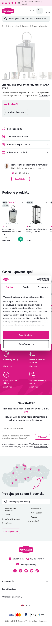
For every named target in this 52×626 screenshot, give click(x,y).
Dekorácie (26, 26)
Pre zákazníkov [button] (9, 589)
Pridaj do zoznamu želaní (21, 202)
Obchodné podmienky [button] (12, 597)
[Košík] (39, 11)
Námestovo (36, 509)
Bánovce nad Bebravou (10, 510)
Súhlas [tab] (9, 287)
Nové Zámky (36, 513)
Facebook (15, 570)
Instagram (20, 570)
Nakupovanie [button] (8, 581)
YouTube (26, 570)
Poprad (34, 517)
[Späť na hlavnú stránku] (8, 11)
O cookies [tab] (43, 287)
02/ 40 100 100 (22, 173)
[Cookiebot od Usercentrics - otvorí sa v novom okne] (37, 279)
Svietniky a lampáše (39, 26)
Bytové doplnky (14, 26)
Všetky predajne (10, 531)
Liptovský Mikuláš (12, 519)
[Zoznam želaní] (32, 11)
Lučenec (8, 523)
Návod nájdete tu (41, 446)
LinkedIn (37, 570)
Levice (7, 515)
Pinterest (31, 570)
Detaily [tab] (26, 287)
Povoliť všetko (26, 335)
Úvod (4, 26)
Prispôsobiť (24, 344)
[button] (26, 129)
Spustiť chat (20, 179)
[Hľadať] (5, 19)
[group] (26, 55)
